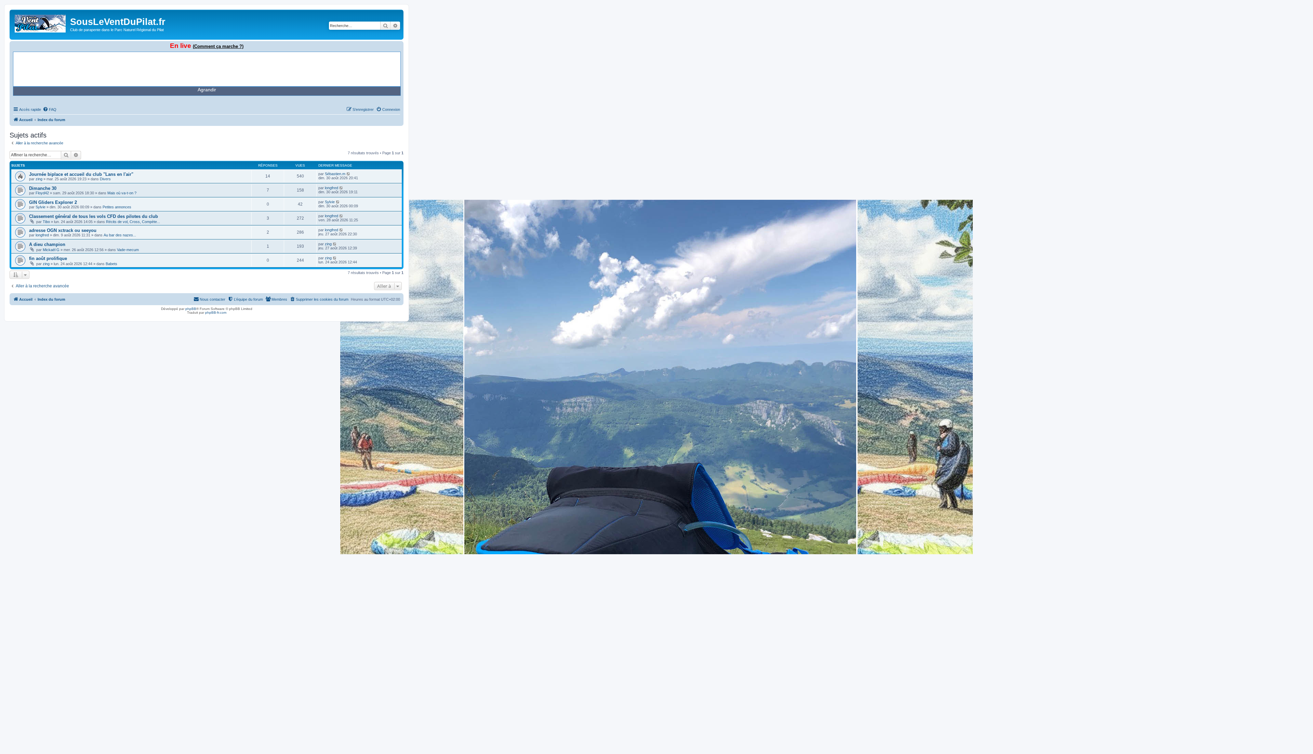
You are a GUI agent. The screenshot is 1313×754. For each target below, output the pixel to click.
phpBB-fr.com (215, 312)
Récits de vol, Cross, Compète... (133, 222)
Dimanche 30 (42, 188)
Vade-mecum (128, 250)
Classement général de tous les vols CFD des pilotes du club (93, 216)
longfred (331, 188)
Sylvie (40, 207)
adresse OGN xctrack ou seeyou (62, 230)
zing (39, 179)
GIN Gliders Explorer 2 (53, 202)
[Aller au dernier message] (348, 174)
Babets (111, 264)
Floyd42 (42, 193)
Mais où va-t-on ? (121, 193)
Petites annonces (117, 207)
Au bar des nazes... (120, 235)
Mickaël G (51, 250)
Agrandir (207, 89)
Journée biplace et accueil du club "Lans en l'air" (81, 174)
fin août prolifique (48, 258)
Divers (105, 179)
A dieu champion (47, 244)
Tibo (46, 222)
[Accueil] (40, 22)
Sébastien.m (335, 174)
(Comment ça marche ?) (218, 46)
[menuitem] (49, 109)
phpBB (190, 309)
